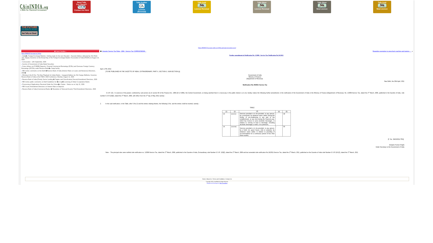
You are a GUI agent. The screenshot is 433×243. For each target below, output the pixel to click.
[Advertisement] (9, 34)
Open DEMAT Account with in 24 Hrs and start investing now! (217, 48)
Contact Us (229, 179)
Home (204, 179)
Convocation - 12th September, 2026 (34, 62)
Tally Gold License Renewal (202, 6)
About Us (209, 179)
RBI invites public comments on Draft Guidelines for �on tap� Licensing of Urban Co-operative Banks (56, 82)
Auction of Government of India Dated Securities (38, 64)
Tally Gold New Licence (382, 6)
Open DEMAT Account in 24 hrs (31, 53)
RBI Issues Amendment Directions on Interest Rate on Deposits (43, 86)
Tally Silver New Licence (322, 6)
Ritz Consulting (223, 183)
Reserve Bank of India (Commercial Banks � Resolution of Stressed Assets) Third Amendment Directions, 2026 (59, 89)
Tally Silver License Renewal (262, 6)
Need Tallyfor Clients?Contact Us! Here (81, 6)
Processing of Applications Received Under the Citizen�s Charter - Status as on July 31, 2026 (53, 84)
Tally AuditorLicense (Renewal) (141, 7)
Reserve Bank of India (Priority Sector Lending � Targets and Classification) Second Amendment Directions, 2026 (59, 79)
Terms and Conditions (219, 179)
